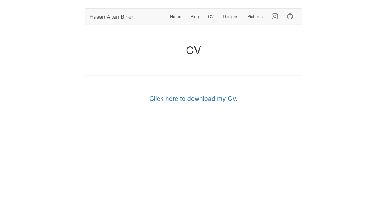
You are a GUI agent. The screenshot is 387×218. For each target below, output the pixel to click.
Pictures (255, 16)
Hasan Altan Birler (111, 16)
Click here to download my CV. (193, 98)
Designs (230, 16)
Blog (194, 16)
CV (211, 16)
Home (175, 16)
